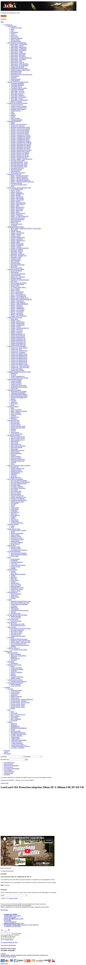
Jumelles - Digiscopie (16, 332)
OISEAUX (14, 723)
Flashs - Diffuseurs (16, 412)
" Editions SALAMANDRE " (19, 740)
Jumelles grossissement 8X (18, 335)
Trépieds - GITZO (15, 236)
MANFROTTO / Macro (17, 587)
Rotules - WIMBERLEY (17, 193)
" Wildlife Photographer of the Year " (20, 746)
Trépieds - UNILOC (16, 246)
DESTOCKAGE (12, 26)
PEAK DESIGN (15, 515)
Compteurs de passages (17, 669)
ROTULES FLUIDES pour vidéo (20, 603)
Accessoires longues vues (17, 461)
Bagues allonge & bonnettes (18, 574)
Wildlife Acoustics (15, 678)
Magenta (13, 674)
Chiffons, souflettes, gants (17, 468)
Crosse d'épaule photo (16, 433)
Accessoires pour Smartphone (19, 553)
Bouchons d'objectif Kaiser (18, 459)
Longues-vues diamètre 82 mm (19, 360)
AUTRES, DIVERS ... (17, 735)
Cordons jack (14, 388)
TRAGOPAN (14, 520)
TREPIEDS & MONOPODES (15, 227)
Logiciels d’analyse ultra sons (18, 681)
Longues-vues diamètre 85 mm (19, 361)
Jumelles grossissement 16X (18, 343)
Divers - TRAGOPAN (17, 293)
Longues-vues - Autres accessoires (20, 367)
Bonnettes (13, 455)
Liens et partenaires (9, 771)
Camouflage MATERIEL (17, 83)
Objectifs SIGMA (15, 547)
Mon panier (7, 751)
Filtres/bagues (14, 32)
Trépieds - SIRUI (15, 242)
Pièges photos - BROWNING (19, 47)
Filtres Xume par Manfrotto (18, 446)
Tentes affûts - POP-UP (17, 94)
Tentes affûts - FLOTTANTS (18, 97)
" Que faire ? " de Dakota (17, 747)
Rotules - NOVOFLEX (17, 209)
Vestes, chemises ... (16, 118)
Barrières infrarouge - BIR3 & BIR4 (20, 70)
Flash (12, 30)
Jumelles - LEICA (15, 320)
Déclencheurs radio (16, 73)
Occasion (13, 598)
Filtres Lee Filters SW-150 (18, 438)
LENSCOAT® (15, 509)
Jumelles (13, 33)
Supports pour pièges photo (18, 426)
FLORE (13, 729)
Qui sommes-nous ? (9, 762)
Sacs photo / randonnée (17, 486)
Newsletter (7, 774)
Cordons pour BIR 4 (16, 384)
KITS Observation (16, 260)
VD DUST (14, 476)
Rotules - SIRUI (15, 212)
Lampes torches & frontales (18, 565)
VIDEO (9, 600)
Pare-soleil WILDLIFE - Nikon (19, 163)
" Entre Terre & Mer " (16, 741)
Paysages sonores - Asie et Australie (20, 702)
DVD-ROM (14, 720)
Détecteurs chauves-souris (14, 664)
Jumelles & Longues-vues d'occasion (20, 640)
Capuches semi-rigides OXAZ (19, 107)
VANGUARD (15, 521)
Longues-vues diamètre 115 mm (19, 364)
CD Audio (10, 689)
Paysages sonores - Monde (18, 707)
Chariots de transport (12, 524)
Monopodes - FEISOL (17, 251)
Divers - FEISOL (15, 289)
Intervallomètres (15, 76)
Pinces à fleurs (14, 580)
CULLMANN (15, 503)
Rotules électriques (16, 79)
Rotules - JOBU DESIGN (18, 204)
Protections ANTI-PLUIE (14, 174)
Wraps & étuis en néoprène (18, 172)
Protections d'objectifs (16, 38)
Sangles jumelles (15, 535)
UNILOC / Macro (15, 590)
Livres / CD (14, 35)
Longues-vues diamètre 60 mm (19, 355)
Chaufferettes (14, 560)
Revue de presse (8, 767)
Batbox (13, 666)
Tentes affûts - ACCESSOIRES (19, 100)
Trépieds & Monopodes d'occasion (20, 645)
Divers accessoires (15, 586)
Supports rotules (15, 286)
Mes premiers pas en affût (17, 624)
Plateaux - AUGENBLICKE (18, 296)
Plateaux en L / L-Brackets (18, 276)
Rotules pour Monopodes (17, 219)
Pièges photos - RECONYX (18, 56)
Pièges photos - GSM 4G (17, 62)
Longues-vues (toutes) (17, 369)
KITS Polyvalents (15, 263)
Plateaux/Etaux (15, 36)
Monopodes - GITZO (16, 252)
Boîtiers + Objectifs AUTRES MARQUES (22, 181)
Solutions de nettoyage (17, 471)
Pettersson (13, 675)
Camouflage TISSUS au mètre (19, 88)
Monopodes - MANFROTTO (19, 255)
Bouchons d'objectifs (16, 169)
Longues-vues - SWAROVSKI (19, 350)
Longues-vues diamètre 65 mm (19, 357)
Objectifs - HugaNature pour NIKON (21, 145)
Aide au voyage (11, 627)
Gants (12, 112)
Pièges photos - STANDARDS (19, 44)
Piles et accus (14, 403)
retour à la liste (4, 783)
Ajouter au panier (13, 898)
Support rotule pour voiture (18, 427)
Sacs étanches (14, 489)
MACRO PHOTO (12, 569)
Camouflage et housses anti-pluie (19, 610)
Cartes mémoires (15, 80)
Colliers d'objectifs (16, 275)
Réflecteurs (14, 418)
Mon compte (7, 753)
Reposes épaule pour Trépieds (19, 283)
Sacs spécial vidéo (15, 613)
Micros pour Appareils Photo (18, 655)
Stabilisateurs (14, 607)
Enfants (13, 708)
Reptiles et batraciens (16, 696)
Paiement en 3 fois (14, 923)
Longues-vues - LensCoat (17, 126)
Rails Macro (14, 577)
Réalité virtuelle (15, 597)
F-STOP (13, 504)
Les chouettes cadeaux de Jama (9, 942)
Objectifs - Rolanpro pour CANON (20, 151)
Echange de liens (8, 773)
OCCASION (10, 637)
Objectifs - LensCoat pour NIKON (20, 130)
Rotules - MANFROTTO (17, 207)
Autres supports (15, 432)
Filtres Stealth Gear (16, 444)
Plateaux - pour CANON (17, 310)
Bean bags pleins (15, 423)
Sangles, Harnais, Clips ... (14, 529)
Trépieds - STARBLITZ (17, 245)
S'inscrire (3, 953)
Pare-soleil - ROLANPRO (18, 160)
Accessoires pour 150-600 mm (19, 550)
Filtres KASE (14, 443)
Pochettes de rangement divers (19, 500)
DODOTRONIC (15, 658)
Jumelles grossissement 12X (18, 340)
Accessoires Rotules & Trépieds (15, 269)
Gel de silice (14, 563)
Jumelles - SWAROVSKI (17, 323)
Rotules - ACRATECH (17, 196)
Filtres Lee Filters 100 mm (18, 437)
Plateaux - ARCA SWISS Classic (19, 298)
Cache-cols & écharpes (17, 104)
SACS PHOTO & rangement (15, 479)
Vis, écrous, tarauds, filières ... (19, 287)
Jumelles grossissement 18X (18, 344)
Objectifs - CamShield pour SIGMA (20, 141)
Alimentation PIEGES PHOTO (19, 394)
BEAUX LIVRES (16, 731)
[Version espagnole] (5, 16)
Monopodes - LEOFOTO (17, 254)
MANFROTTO (15, 512)
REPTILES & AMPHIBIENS (19, 728)
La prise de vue (8, 24)
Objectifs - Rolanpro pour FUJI (19, 157)
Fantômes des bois (15, 110)
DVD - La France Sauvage (18, 714)
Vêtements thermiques (17, 120)
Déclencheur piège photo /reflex (19, 68)
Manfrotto (13, 429)
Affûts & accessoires (16, 27)
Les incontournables (12, 619)
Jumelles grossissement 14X (18, 341)
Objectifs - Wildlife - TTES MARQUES (21, 159)
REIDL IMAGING (16, 477)
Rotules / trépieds (15, 40)
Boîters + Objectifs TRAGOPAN (20, 175)
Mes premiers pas (12, 622)
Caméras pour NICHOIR (17, 67)
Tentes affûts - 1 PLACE (17, 91)
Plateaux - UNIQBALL (17, 307)
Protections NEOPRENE (14, 121)
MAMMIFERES (15, 726)
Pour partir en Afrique (16, 631)
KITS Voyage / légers (16, 267)
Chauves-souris (15, 693)
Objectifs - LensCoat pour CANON (20, 129)
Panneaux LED (15, 417)
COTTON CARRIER (17, 542)
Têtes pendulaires (15, 171)
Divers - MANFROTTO (17, 292)
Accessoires (14, 225)
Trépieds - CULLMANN (17, 233)
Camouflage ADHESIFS (17, 89)
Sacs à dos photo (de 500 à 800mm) (20, 482)
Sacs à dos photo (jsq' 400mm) (19, 480)
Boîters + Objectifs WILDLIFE (19, 177)
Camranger (14, 77)
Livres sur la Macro (16, 584)
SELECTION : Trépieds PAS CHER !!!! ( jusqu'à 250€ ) (26, 228)
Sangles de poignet (16, 536)
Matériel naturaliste (16, 616)
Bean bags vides (15, 421)
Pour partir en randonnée (17, 630)
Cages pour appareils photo (18, 273)
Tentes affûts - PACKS (17, 98)
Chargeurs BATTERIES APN (19, 397)
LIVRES (9, 722)
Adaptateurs (14, 402)
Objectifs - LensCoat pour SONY (20, 133)
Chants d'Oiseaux (15, 692)
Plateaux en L (14, 595)
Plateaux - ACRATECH (17, 301)
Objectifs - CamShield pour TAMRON (21, 142)
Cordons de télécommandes (14, 379)
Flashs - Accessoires (16, 409)
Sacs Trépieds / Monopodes (18, 488)
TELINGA (14, 660)
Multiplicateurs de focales (17, 450)
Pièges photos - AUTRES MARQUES (21, 58)
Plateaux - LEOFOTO (17, 305)
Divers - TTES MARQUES (18, 295)
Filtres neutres (14, 449)
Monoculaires (14, 319)
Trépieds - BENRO (16, 231)
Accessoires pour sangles (17, 539)
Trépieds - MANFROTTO (18, 240)
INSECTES (14, 725)
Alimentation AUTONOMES (19, 391)
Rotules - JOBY (15, 206)
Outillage (13, 568)
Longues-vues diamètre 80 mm (19, 358)
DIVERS (13, 646)
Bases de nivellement (16, 270)
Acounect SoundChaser (17, 677)
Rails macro (14, 281)
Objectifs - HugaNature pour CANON (21, 144)
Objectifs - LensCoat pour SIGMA (20, 132)
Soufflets (13, 575)
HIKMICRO (14, 373)
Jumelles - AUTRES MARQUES (20, 328)
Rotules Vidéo (14, 222)
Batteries (13, 399)
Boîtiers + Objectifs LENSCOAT (19, 178)
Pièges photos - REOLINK (18, 55)
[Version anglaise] (2, 16)
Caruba (13, 526)
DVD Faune (14, 713)
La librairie (7, 687)
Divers (12, 29)
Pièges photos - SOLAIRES (18, 59)
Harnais (13, 532)
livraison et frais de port (33, 955)
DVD (8, 710)
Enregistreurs (10, 661)
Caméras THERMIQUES (18, 376)
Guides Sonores (15, 698)
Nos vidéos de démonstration (11, 768)
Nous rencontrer (8, 764)
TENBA (13, 518)
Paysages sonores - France (18, 705)
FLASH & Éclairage (12, 406)
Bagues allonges (15, 452)
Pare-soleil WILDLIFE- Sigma (19, 165)
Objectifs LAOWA (16, 548)
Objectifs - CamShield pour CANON (21, 136)
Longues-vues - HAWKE (17, 370)
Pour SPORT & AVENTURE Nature (21, 628)
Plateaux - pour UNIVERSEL (19, 316)
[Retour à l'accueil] (38, 10)
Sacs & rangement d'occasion (18, 643)
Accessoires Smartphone (13, 551)
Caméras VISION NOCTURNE (19, 378)
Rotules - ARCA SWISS (17, 198)
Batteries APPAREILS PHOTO (19, 396)
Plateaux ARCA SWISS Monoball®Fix (21, 299)
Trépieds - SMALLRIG (17, 243)
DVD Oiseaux (14, 717)
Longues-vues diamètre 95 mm (19, 363)
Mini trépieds (14, 230)
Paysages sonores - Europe (18, 704)
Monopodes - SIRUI (16, 257)
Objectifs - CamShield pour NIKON (20, 138)
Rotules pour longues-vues (18, 218)
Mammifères (14, 695)
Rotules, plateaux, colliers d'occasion (20, 642)
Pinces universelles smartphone (19, 554)
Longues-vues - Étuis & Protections (20, 366)
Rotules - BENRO (16, 195)
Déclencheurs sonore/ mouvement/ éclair (21, 74)
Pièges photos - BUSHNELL (18, 50)
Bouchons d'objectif (16, 458)
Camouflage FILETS (16, 86)
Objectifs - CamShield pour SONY (20, 139)
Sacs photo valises (15, 485)
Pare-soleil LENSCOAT (17, 168)
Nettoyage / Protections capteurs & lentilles (18, 465)
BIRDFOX (14, 657)
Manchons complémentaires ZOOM (20, 127)
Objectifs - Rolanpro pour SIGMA (20, 156)
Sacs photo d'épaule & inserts (18, 483)
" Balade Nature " (15, 737)
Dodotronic (14, 670)
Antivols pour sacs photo (17, 501)
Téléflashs (13, 415)
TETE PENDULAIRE (17, 189)
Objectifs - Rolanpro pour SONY (19, 154)
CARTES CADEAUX (13, 648)
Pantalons (13, 115)
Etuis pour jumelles (16, 494)
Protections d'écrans (16, 470)
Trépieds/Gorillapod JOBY (18, 237)
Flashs (12, 408)
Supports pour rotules (16, 224)
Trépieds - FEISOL (16, 234)
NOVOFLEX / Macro (17, 589)
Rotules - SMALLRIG (17, 210)
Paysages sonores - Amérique (18, 701)
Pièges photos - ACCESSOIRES (19, 65)
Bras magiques (15, 272)
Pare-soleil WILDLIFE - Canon (19, 162)
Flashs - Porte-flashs (16, 414)
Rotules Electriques (16, 221)
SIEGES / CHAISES (16, 101)
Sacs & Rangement (16, 41)
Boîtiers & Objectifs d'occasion (19, 639)
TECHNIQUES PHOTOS (18, 732)
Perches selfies (14, 556)
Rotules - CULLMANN (17, 200)
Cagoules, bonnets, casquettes (19, 106)
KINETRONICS (15, 473)
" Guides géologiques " (17, 743)
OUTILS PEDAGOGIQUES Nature (17, 615)
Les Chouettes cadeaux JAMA (19, 649)
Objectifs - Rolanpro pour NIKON (20, 153)
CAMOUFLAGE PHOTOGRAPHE (17, 103)
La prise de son (8, 651)
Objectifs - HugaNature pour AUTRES (21, 150)
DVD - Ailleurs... (15, 716)
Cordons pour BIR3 (16, 381)
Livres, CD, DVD (15, 618)
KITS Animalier (15, 261)
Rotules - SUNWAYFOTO (18, 213)
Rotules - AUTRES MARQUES (19, 216)
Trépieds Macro (15, 583)
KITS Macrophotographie (18, 264)
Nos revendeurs (8, 770)
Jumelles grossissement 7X (18, 334)
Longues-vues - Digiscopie (18, 352)
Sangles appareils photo (17, 533)
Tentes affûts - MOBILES (18, 95)
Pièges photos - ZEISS (17, 52)
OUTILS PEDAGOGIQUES (15, 683)
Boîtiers (13, 123)
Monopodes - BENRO (17, 249)
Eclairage (13, 581)
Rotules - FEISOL (15, 201)
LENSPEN (14, 474)
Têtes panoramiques (16, 593)
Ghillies (13, 113)
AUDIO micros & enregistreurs (19, 604)
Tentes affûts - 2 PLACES (18, 92)
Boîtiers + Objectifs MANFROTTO (20, 180)
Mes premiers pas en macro (18, 625)
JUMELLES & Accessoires (14, 317)
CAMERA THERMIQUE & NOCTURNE (19, 372)
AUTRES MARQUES (17, 523)
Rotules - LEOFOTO (16, 192)
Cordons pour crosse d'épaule (18, 385)
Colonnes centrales (16, 258)
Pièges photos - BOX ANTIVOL (19, 64)
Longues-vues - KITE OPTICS (19, 347)
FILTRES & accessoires (13, 435)
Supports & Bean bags (13, 420)
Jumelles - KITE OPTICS (18, 322)
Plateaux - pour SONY (17, 313)
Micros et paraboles (12, 652)
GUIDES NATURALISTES (18, 734)
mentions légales (5, 955)
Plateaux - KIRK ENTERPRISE (19, 304)
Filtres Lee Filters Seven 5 (18, 440)
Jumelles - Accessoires (17, 331)
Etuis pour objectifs (16, 492)
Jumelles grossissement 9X (18, 337)
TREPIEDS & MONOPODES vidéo (21, 601)
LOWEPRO (14, 510)
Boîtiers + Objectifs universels (19, 124)
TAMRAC (14, 517)
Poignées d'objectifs (16, 278)
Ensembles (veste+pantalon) (18, 109)
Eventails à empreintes (17, 562)
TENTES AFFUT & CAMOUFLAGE (17, 82)
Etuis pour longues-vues (17, 495)
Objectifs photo (11, 545)
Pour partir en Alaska (16, 633)
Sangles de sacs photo (16, 538)
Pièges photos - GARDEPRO (19, 49)
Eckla (12, 527)
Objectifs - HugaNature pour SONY (20, 148)
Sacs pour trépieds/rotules (17, 284)
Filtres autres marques (16, 447)
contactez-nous (44, 955)
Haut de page (4, 910)
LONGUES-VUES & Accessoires (16, 346)
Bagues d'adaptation (16, 453)
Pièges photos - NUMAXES (18, 53)
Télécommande (15, 609)
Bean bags (13, 572)
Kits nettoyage (14, 467)
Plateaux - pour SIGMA (17, 314)
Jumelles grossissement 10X (18, 338)
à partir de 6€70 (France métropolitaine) (12, 916)
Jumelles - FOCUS (16, 326)
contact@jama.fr (8, 939)
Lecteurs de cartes (15, 566)
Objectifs (13, 571)
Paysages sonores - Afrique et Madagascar (22, 699)
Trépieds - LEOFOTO (17, 239)
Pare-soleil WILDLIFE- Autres (19, 166)
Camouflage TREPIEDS (17, 85)
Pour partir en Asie (16, 634)
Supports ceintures (15, 424)
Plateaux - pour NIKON (17, 311)
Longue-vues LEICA (16, 349)
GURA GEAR (15, 507)
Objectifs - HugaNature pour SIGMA (21, 147)
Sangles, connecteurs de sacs (18, 497)
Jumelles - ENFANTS (17, 329)
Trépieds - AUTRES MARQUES (20, 248)
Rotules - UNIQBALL (17, 215)
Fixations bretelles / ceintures (18, 530)
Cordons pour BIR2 (16, 382)
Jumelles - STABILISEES (18, 325)
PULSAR (13, 375)
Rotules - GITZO (15, 190)
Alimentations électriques (14, 390)
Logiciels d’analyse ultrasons (15, 680)
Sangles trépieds (15, 541)
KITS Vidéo (14, 266)
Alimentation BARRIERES (18, 393)
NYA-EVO (14, 513)
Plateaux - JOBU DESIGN (18, 302)
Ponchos (13, 116)
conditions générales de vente (18, 955)
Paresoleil (13, 462)
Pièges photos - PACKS (17, 46)
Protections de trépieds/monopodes (20, 280)
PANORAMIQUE (12, 592)
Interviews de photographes (11, 765)
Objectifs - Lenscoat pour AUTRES (20, 135)
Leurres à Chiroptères (16, 672)
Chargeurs (13, 400)
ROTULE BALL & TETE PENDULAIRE (19, 187)
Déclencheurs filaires (16, 71)
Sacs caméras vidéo (16, 491)
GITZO (13, 506)
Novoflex (13, 430)
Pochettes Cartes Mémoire (18, 498)
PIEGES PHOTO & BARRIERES (16, 43)
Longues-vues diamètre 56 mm (19, 353)
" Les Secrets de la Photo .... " (19, 744)
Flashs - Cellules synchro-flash (19, 411)
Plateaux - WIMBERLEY (18, 308)
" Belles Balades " (15, 738)
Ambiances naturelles (16, 690)
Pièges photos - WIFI (16, 61)
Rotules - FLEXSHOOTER (18, 203)
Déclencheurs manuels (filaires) (19, 387)
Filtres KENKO (15, 441)
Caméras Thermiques (16, 667)
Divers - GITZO (15, 290)
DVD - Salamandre (16, 719)
